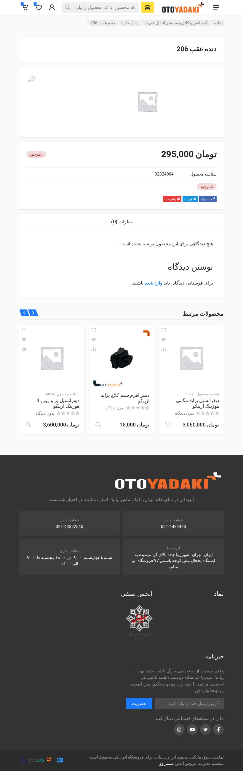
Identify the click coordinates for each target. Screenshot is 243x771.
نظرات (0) (121, 222)
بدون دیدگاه (184, 413)
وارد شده (153, 283)
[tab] (121, 221)
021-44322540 (69, 526)
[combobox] (100, 7)
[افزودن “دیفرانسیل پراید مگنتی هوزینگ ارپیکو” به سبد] (168, 424)
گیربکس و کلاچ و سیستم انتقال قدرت (175, 22)
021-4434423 (173, 526)
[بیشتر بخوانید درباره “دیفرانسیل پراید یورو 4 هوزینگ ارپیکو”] (28, 424)
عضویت (139, 703)
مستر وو (166, 763)
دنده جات (130, 22)
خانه (218, 22)
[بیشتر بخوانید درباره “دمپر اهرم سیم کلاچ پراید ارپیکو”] (98, 424)
